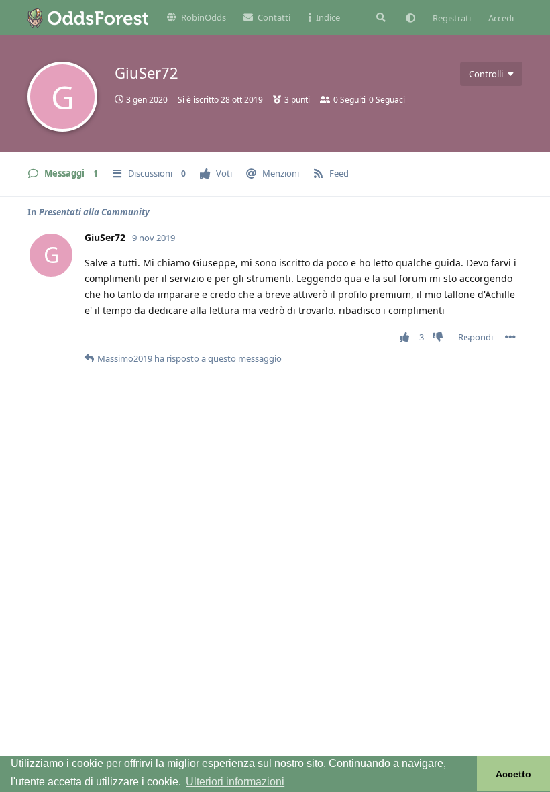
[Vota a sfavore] (441, 337)
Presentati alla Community (94, 212)
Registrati (452, 18)
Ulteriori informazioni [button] (235, 781)
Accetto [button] (513, 774)
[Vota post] (407, 337)
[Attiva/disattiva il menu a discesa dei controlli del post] (510, 337)
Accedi (501, 18)
